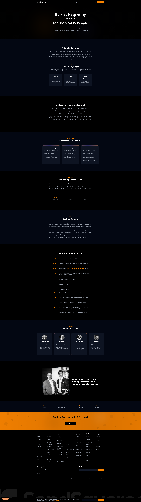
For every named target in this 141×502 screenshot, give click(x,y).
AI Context (49, 458)
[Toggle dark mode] (95, 2)
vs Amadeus (88, 447)
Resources (70, 2)
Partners (97, 449)
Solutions (63, 2)
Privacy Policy (98, 434)
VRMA (50, 473)
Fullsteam (78, 436)
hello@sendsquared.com (41, 471)
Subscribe (101, 470)
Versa (77, 445)
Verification (49, 442)
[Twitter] (41, 473)
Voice (38, 459)
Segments (48, 452)
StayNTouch (78, 444)
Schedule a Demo (70, 423)
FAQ (96, 443)
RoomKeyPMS (78, 442)
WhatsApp (39, 460)
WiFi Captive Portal (50, 454)
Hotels (67, 442)
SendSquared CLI (40, 440)
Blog (86, 437)
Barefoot (67, 451)
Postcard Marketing (50, 449)
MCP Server (39, 439)
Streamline (68, 458)
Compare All (88, 446)
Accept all (101, 500)
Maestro (77, 437)
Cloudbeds (78, 434)
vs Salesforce (88, 461)
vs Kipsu (87, 455)
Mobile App (39, 457)
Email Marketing (49, 446)
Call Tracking (59, 451)
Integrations (77, 2)
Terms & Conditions (65, 478)
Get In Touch (98, 444)
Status (97, 452)
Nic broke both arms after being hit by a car (75, 268)
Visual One (78, 447)
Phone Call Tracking (79, 454)
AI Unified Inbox (40, 453)
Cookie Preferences (78, 478)
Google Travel (78, 450)
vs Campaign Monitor (90, 449)
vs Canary (87, 450)
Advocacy (97, 441)
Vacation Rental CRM (41, 447)
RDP (76, 440)
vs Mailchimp (88, 457)
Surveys (48, 439)
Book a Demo (100, 2)
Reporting (48, 450)
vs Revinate (88, 460)
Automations (49, 436)
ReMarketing (59, 444)
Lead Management (50, 437)
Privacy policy (56, 500)
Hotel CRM (39, 444)
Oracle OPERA (78, 439)
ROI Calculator (98, 451)
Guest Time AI (59, 452)
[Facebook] (37, 473)
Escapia (67, 452)
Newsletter (97, 448)
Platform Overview (40, 437)
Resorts (67, 444)
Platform (57, 2)
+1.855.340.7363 (50, 471)
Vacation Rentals (69, 445)
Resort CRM (39, 446)
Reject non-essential (87, 500)
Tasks (48, 440)
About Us (87, 436)
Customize (95, 500)
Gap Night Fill (59, 437)
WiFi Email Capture (60, 446)
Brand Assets (88, 439)
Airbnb (38, 451)
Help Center (98, 446)
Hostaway (68, 455)
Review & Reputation (60, 461)
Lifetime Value (49, 447)
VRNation (53, 473)
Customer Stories (89, 442)
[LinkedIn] (43, 473)
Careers (87, 440)
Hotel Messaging (59, 454)
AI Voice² (38, 454)
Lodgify (67, 457)
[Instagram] (39, 473)
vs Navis (87, 458)
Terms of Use (98, 436)
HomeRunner (78, 452)
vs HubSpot (88, 454)
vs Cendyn (88, 452)
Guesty (67, 454)
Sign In (91, 2)
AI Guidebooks (49, 434)
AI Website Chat (40, 456)
